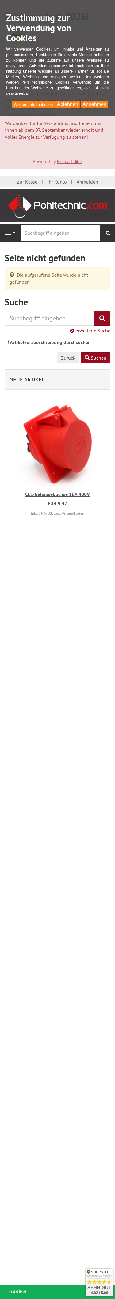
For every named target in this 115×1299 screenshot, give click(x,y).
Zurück (68, 358)
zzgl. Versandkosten (69, 513)
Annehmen (94, 104)
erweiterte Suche (92, 331)
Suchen (98, 358)
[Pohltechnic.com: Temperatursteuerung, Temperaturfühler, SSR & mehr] (57, 205)
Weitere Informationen (33, 104)
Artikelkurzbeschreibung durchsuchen (50, 342)
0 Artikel (17, 1292)
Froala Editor (69, 161)
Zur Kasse (27, 182)
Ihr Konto (57, 182)
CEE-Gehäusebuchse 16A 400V (57, 494)
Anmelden (87, 182)
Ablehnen (67, 104)
